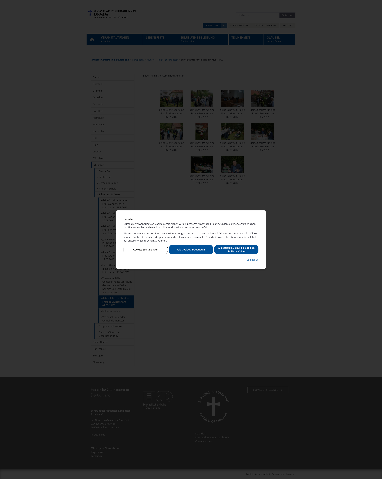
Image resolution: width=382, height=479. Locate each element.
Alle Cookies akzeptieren (191, 249)
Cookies (252, 259)
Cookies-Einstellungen (145, 249)
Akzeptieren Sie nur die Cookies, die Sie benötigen (236, 249)
